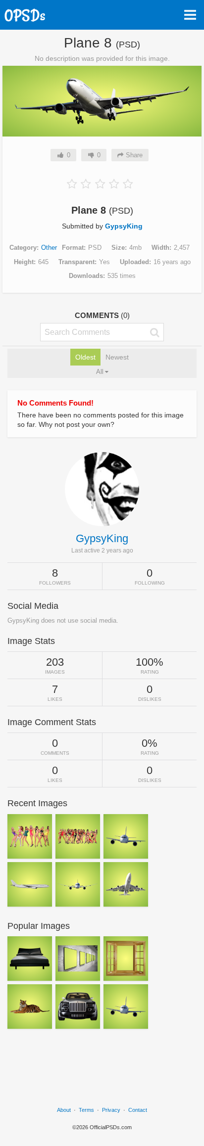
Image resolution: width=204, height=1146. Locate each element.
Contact (137, 1110)
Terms (86, 1110)
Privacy (111, 1110)
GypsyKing (124, 226)
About (64, 1110)
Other (49, 247)
